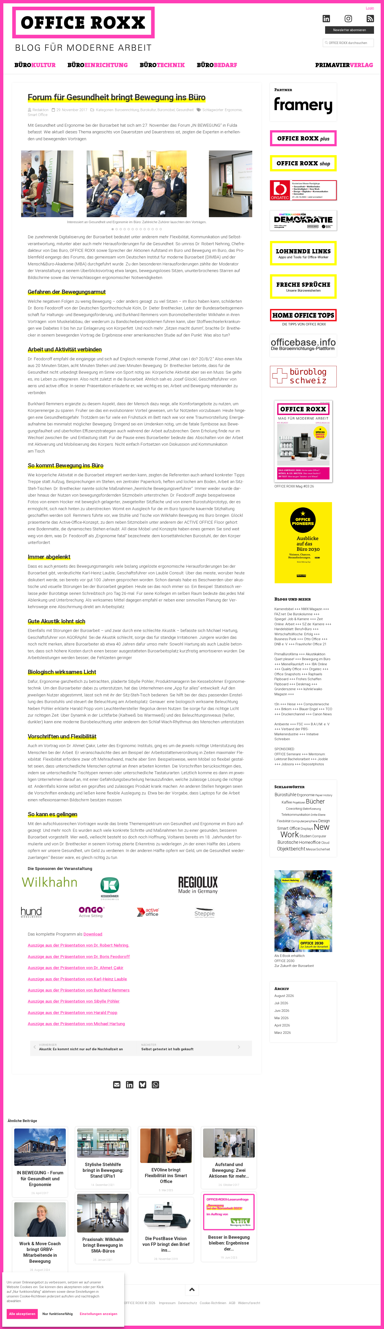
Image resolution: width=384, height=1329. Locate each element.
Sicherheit (323, 849)
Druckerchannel (293, 714)
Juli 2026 (281, 1003)
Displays (307, 829)
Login (370, 8)
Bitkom (286, 709)
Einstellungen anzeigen (98, 1314)
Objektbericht (291, 849)
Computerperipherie (304, 821)
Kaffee (287, 802)
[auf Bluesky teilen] (143, 1084)
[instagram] (348, 19)
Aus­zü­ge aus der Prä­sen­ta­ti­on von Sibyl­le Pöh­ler (74, 1001)
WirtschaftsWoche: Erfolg (293, 634)
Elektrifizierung (312, 808)
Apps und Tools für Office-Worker (303, 257)
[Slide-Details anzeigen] (303, 105)
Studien (306, 836)
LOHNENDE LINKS (303, 251)
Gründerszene (285, 689)
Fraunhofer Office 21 (311, 644)
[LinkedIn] (326, 19)
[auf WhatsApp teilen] (156, 1084)
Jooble (323, 759)
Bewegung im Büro (316, 659)
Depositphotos (313, 764)
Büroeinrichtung (127, 110)
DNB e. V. (281, 644)
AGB (232, 1303)
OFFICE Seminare (287, 754)
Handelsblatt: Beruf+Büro (293, 629)
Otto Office (312, 639)
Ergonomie (233, 110)
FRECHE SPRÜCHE (303, 284)
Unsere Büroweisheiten (303, 291)
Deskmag (303, 684)
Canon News (322, 714)
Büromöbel (166, 110)
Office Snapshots (287, 674)
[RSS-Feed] (370, 19)
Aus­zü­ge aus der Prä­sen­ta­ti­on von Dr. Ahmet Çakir (75, 967)
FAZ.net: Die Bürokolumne (293, 614)
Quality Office (291, 669)
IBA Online (319, 664)
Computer (319, 836)
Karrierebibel (284, 609)
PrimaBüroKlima (286, 654)
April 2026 (282, 1025)
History (327, 795)
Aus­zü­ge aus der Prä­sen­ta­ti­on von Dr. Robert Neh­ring (78, 945)
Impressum (167, 1303)
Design (324, 821)
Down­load (93, 934)
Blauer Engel (308, 709)
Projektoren (299, 802)
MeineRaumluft (292, 664)
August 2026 (284, 996)
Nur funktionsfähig (57, 1314)
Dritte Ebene (318, 814)
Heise (291, 704)
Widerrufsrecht (249, 1303)
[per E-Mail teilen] (117, 1084)
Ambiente (281, 724)
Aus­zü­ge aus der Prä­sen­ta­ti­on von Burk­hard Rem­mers (79, 990)
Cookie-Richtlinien (213, 1303)
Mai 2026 (281, 1018)
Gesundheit (185, 110)
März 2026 (282, 1033)
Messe (311, 849)
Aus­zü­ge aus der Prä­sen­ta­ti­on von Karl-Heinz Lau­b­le (77, 979)
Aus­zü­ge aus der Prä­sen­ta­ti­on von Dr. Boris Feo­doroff (79, 956)
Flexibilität (283, 821)
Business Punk (285, 639)
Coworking (294, 809)
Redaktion (40, 110)
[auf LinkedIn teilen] (130, 1084)
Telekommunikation (295, 815)
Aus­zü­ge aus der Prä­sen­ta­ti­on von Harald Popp (72, 1012)
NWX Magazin (311, 609)
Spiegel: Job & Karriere (291, 619)
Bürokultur (148, 110)
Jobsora (287, 764)
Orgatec (315, 669)
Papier (319, 795)
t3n (276, 704)
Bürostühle (285, 794)
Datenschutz (187, 1303)
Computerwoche (316, 704)
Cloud (325, 842)
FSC (300, 724)
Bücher (315, 801)
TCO (329, 709)
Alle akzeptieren (22, 1314)
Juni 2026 (281, 1011)
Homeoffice (310, 842)
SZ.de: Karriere (313, 624)
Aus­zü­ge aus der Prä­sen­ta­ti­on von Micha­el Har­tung (76, 1023)
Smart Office (38, 115)
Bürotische (288, 842)
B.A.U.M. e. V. (320, 724)
